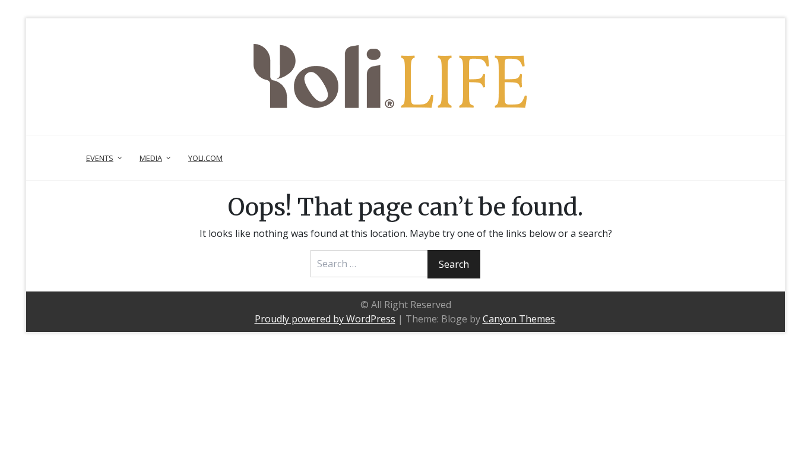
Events (99, 158)
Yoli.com (205, 158)
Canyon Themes (519, 318)
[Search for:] (370, 263)
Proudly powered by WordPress (325, 318)
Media (151, 158)
